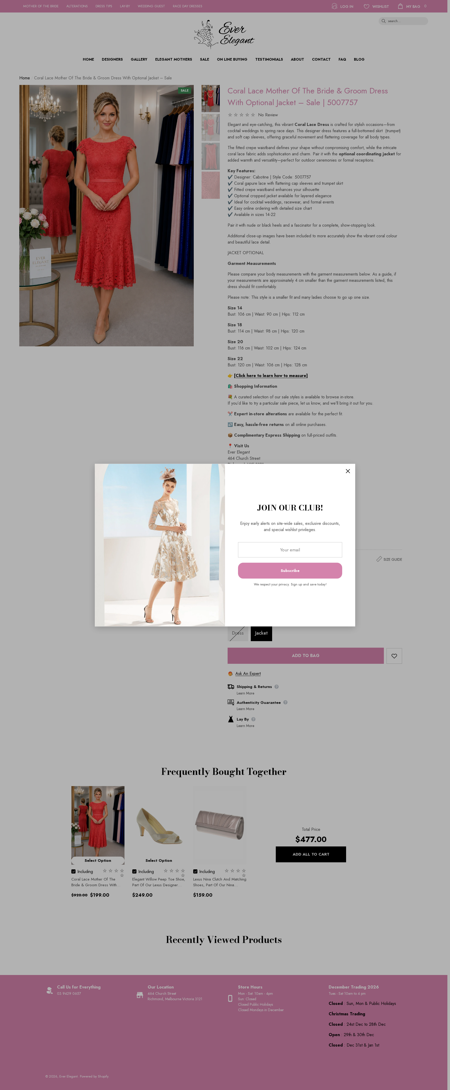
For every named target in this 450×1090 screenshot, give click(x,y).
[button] (348, 471)
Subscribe (290, 570)
